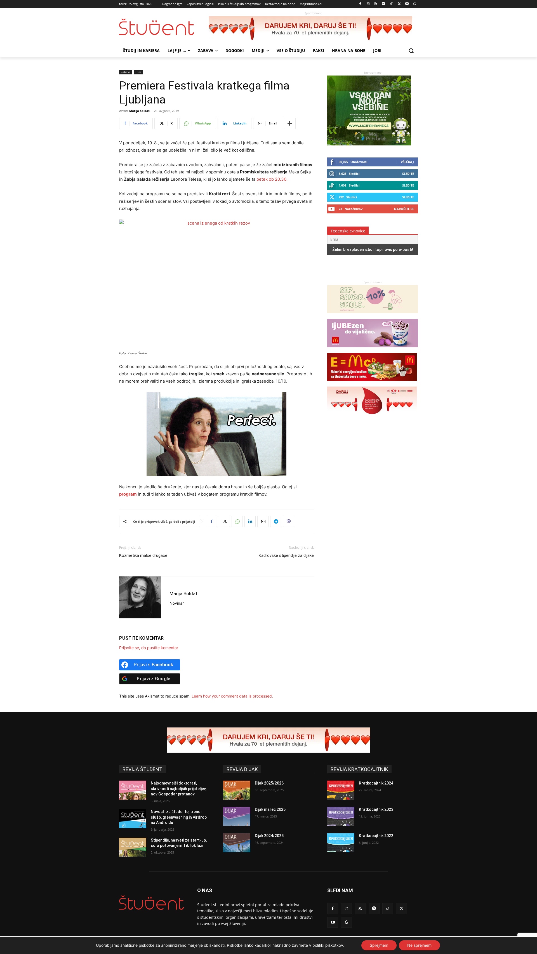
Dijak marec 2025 (270, 809)
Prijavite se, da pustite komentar (148, 647)
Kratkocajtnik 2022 (376, 835)
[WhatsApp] (237, 521)
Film (138, 72)
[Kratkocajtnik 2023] (340, 816)
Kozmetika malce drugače (143, 555)
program (128, 494)
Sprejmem (379, 945)
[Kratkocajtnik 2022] (340, 842)
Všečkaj (407, 162)
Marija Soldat (139, 111)
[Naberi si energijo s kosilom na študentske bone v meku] (372, 383)
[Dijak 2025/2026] (236, 790)
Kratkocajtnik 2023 (376, 809)
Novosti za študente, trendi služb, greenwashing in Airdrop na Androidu (179, 817)
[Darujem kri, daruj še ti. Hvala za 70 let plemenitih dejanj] (313, 28)
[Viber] (288, 521)
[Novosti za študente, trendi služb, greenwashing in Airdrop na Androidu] (132, 818)
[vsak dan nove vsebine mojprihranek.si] (369, 144)
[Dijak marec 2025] (236, 816)
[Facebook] (360, 4)
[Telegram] (275, 521)
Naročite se (404, 209)
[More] (290, 123)
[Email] (262, 521)
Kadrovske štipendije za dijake (286, 555)
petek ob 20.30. (272, 179)
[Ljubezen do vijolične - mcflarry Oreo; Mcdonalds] (372, 350)
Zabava (126, 72)
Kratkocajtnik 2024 (376, 783)
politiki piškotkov (327, 945)
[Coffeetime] (372, 316)
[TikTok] (391, 4)
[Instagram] (368, 4)
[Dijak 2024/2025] (236, 842)
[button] (411, 50)
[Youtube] (407, 4)
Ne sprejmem (419, 945)
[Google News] (414, 4)
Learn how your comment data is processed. (232, 696)
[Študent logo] (164, 27)
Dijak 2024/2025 (269, 835)
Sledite (408, 173)
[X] (399, 4)
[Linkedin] (250, 521)
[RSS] (376, 4)
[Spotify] (383, 4)
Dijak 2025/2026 (269, 783)
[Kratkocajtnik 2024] (340, 790)
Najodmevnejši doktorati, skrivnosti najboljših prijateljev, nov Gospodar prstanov (178, 788)
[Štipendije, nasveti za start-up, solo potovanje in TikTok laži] (132, 847)
